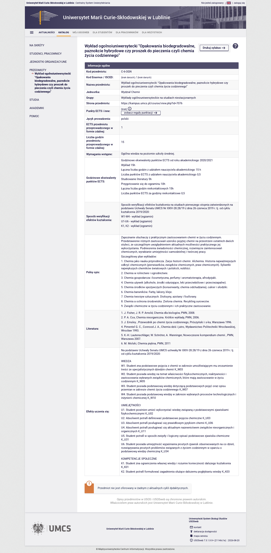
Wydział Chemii (130, 92)
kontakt (197, 527)
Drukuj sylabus (212, 47)
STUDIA (34, 99)
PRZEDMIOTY (37, 70)
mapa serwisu (201, 536)
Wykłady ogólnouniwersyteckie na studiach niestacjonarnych (158, 97)
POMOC (34, 116)
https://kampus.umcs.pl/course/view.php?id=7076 (151, 103)
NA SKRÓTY (36, 45)
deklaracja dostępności (205, 531)
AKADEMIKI (36, 108)
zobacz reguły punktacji (138, 112)
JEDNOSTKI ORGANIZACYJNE (48, 61)
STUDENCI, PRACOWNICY (45, 53)
